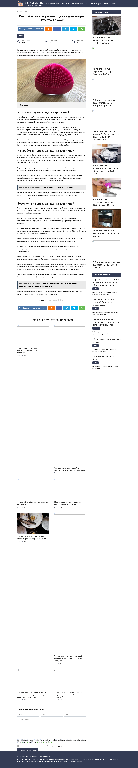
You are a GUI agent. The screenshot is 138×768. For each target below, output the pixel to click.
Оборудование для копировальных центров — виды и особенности (67, 503)
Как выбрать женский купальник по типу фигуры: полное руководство (106, 322)
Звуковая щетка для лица (74, 140)
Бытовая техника (52, 4)
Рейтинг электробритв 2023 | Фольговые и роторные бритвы (103, 103)
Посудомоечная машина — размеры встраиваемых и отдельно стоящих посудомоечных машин (31, 695)
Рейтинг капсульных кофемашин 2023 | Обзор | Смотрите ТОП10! (105, 71)
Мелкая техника (77, 4)
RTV (87, 4)
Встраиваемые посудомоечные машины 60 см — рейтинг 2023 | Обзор (105, 169)
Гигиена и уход (96, 4)
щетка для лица (70, 119)
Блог (113, 4)
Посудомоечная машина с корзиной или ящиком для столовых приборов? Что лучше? (68, 658)
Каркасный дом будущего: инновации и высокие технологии (32, 503)
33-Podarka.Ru (34, 3)
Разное (106, 4)
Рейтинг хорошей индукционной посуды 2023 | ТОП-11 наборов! (106, 40)
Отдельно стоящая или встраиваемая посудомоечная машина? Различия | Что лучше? (69, 695)
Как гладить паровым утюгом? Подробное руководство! (103, 302)
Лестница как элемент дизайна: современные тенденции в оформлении (69, 469)
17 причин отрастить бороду (103, 357)
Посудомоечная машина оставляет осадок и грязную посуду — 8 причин (31, 537)
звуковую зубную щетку (59, 155)
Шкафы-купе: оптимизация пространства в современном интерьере (29, 350)
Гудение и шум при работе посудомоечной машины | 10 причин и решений (105, 282)
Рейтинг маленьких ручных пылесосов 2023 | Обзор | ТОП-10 (106, 265)
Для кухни (65, 4)
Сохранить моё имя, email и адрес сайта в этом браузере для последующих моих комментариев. (47, 746)
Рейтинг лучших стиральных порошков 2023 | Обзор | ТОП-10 (103, 202)
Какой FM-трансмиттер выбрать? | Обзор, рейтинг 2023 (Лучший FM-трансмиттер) (105, 135)
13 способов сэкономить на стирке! (106, 340)
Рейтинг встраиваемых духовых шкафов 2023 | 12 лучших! (105, 233)
